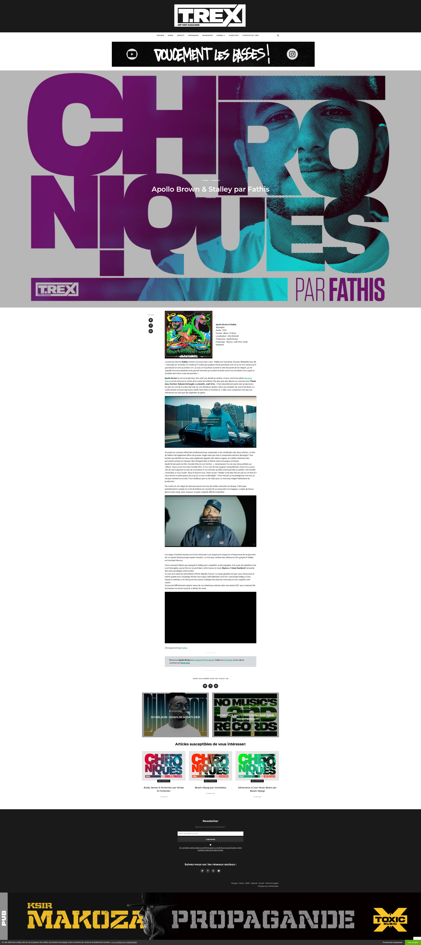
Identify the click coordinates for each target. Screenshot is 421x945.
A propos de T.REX (250, 35)
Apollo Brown (203, 678)
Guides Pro (234, 35)
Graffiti (180, 35)
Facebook (210, 660)
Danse (170, 35)
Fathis (184, 648)
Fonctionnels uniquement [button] (392, 942)
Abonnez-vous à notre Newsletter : (210, 827)
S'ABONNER (210, 839)
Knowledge (207, 35)
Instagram (198, 660)
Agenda (219, 35)
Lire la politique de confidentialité (124, 942)
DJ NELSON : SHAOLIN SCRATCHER (175, 717)
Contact (261, 883)
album (195, 678)
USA (227, 678)
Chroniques (193, 35)
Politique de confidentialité (268, 886)
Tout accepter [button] (413, 942)
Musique (160, 35)
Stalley (222, 678)
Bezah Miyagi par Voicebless (210, 787)
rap (216, 678)
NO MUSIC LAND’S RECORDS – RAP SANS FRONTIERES (245, 717)
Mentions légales (271, 883)
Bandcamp (185, 663)
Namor (205, 180)
